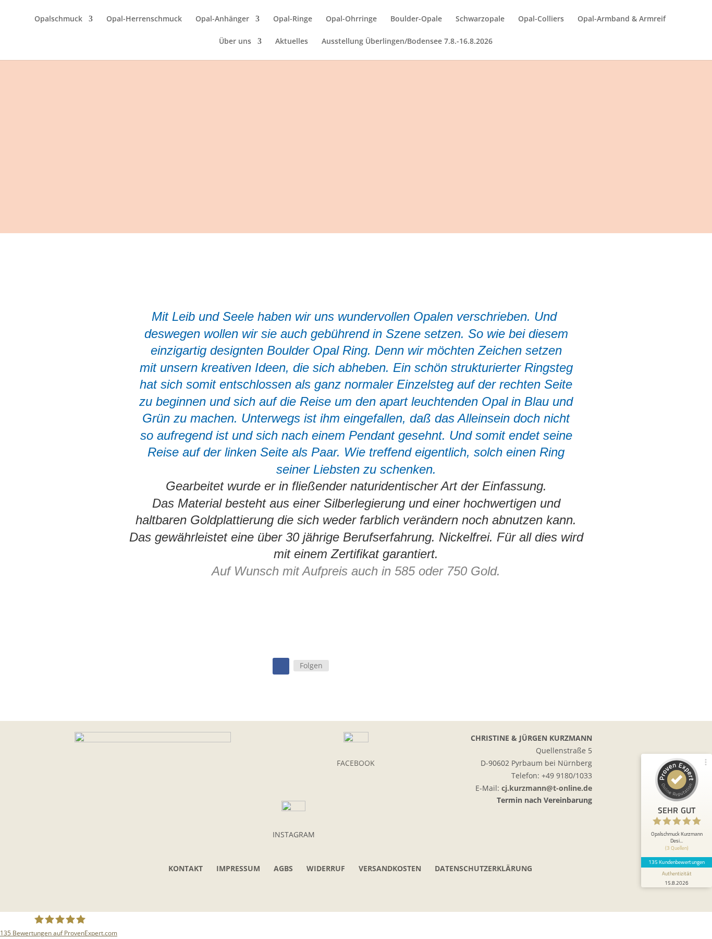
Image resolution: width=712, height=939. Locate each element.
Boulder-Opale (416, 19)
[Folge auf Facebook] (281, 666)
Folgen (311, 665)
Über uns (235, 42)
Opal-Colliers (541, 19)
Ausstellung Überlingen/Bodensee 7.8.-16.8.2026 (407, 42)
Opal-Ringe (292, 19)
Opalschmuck (58, 19)
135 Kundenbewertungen (676, 861)
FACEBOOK (356, 763)
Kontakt (185, 868)
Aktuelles (291, 42)
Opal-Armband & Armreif (622, 19)
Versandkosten (390, 868)
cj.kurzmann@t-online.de (546, 788)
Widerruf (325, 868)
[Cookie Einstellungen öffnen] (22, 926)
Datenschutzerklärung (483, 868)
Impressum (238, 868)
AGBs (283, 868)
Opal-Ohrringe (351, 19)
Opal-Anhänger (222, 19)
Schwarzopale (480, 19)
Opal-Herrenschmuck (144, 19)
